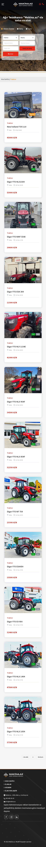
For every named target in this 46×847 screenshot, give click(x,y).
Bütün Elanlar (8, 29)
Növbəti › (41, 757)
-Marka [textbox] (22, 38)
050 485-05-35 (9, 798)
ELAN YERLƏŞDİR (11, 791)
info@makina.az (11, 802)
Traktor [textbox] (6, 38)
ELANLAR (8, 784)
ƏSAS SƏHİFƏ (9, 781)
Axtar (11, 54)
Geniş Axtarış (27, 48)
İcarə (30, 29)
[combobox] (10, 37)
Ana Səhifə (5, 79)
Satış (21, 29)
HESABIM (8, 787)
